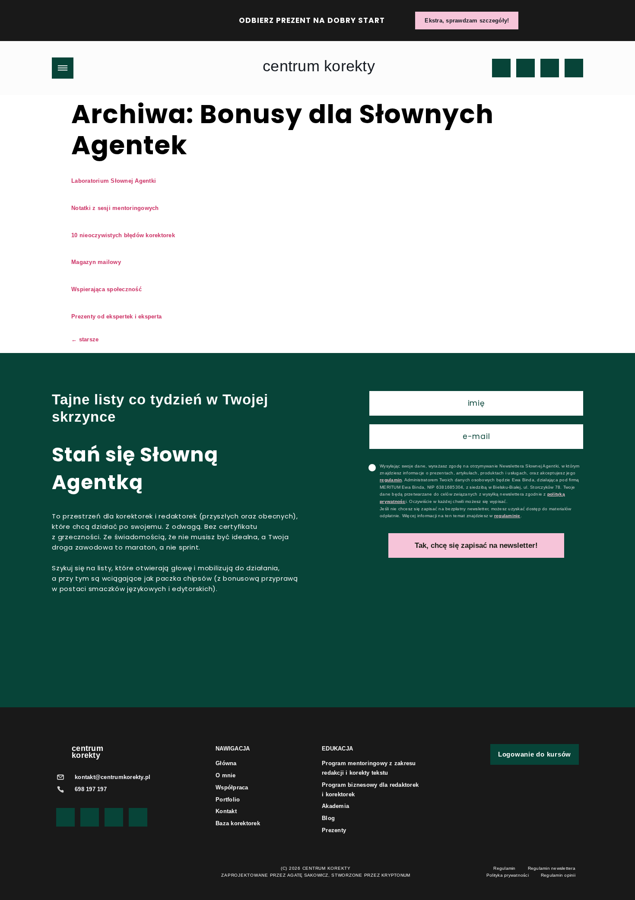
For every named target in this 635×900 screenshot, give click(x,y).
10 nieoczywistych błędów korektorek (123, 235)
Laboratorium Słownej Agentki (113, 181)
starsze (84, 339)
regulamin (391, 479)
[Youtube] (501, 68)
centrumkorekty (87, 752)
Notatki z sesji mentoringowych (115, 208)
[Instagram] (525, 68)
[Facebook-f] (549, 68)
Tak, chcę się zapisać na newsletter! (476, 545)
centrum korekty (319, 66)
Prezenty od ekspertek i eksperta (116, 316)
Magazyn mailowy (96, 262)
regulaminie (507, 515)
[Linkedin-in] (574, 68)
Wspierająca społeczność (106, 289)
